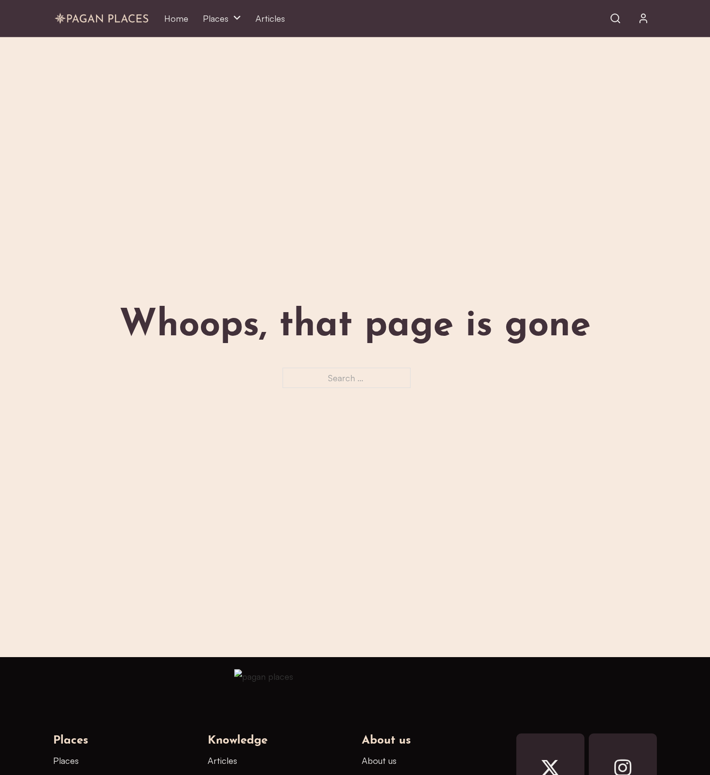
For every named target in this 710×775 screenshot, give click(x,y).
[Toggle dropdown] (643, 18)
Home (176, 18)
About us (379, 760)
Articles (270, 18)
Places (215, 18)
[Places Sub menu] (237, 18)
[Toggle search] (615, 18)
